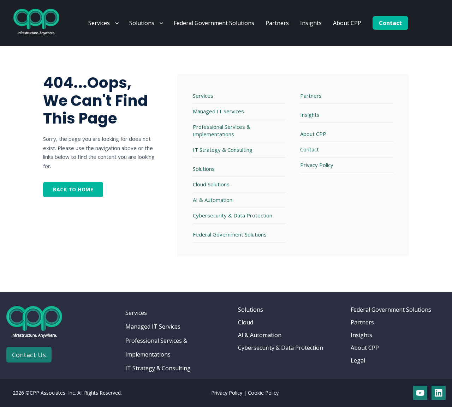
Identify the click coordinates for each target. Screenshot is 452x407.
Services (99, 23)
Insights (311, 23)
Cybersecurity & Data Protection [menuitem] (280, 347)
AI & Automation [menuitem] (259, 335)
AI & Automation (212, 199)
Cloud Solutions (211, 184)
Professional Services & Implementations (221, 130)
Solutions (141, 23)
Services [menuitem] (136, 313)
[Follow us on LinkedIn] (439, 393)
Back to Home (73, 189)
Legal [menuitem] (358, 360)
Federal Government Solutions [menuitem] (391, 309)
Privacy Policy (316, 164)
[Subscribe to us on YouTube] (420, 393)
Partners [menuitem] (362, 322)
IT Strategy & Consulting (222, 149)
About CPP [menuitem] (365, 347)
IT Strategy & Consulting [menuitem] (158, 368)
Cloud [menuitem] (245, 322)
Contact (390, 23)
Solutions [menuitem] (250, 309)
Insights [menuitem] (361, 335)
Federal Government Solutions (214, 23)
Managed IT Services (218, 111)
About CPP (347, 23)
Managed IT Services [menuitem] (152, 326)
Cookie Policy (263, 392)
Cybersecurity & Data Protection (232, 215)
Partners (277, 23)
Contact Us (29, 355)
